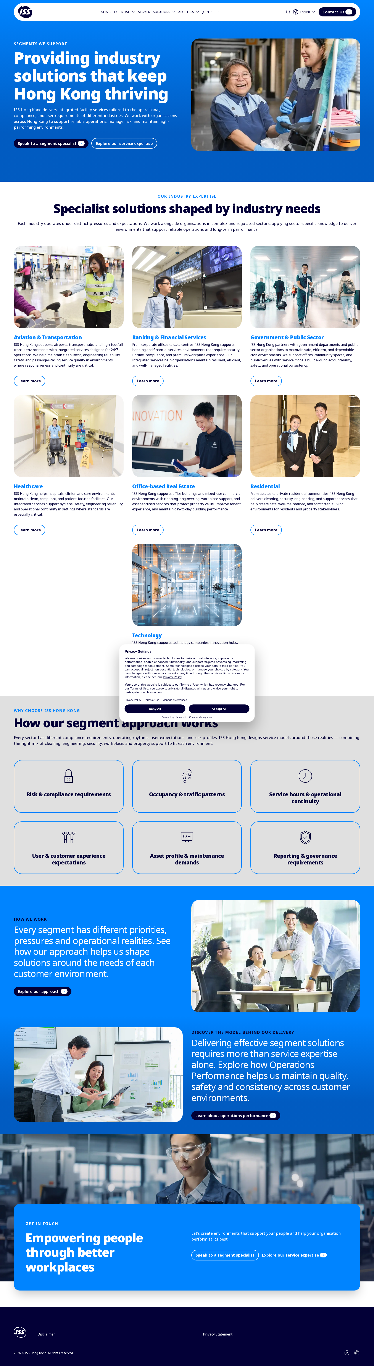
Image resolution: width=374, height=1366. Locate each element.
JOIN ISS (208, 12)
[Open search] (288, 12)
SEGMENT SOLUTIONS (154, 12)
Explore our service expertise (124, 143)
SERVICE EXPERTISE (115, 12)
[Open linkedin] (346, 1352)
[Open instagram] (356, 1352)
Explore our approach (39, 991)
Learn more (29, 380)
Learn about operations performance (231, 1115)
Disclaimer (46, 1334)
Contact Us (333, 11)
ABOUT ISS (186, 12)
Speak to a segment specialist (47, 143)
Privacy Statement (217, 1334)
